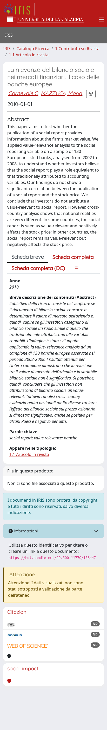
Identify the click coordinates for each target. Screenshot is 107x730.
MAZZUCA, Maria (61, 93)
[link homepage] (19, 9)
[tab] (76, 268)
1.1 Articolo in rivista (29, 55)
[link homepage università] (45, 19)
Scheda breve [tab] (27, 256)
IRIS (7, 48)
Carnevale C (23, 93)
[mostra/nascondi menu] (101, 19)
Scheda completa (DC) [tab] (38, 268)
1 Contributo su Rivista (77, 48)
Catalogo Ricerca (32, 48)
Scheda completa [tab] (73, 257)
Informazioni (25, 530)
